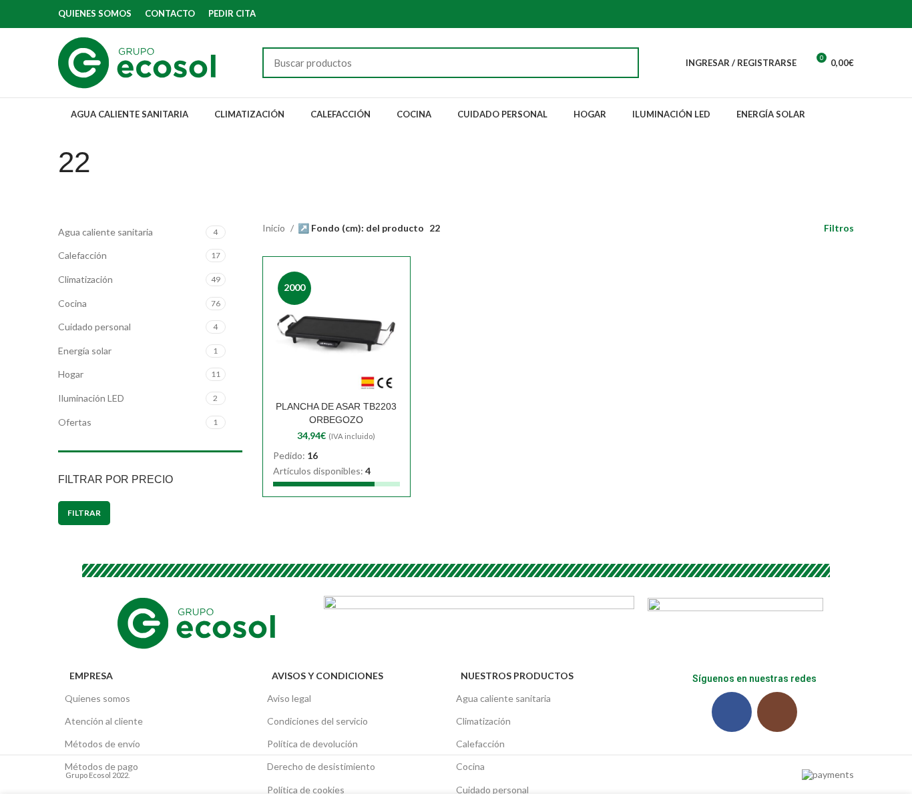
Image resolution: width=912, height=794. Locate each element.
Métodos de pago (101, 766)
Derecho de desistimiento (321, 766)
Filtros (839, 228)
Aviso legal (289, 698)
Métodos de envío (102, 743)
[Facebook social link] (831, 14)
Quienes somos (97, 698)
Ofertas (74, 422)
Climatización (85, 279)
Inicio (274, 228)
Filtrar (84, 513)
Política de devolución (312, 743)
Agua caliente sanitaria (105, 232)
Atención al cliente (104, 721)
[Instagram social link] (846, 14)
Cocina (72, 303)
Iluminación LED (91, 398)
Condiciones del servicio (317, 721)
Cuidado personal (94, 326)
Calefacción (82, 255)
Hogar (70, 374)
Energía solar (84, 350)
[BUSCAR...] (621, 62)
